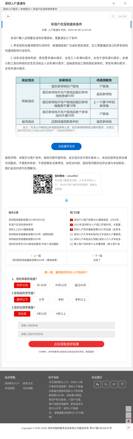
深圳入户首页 (10, 9)
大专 (41, 299)
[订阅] (105, 384)
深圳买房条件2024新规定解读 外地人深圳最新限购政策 (38, 244)
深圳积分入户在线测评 (17, 383)
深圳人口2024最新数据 (21, 229)
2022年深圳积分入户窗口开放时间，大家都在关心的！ (103, 224)
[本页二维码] (128, 427)
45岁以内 (61, 285)
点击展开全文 (66, 146)
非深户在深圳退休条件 (21, 224)
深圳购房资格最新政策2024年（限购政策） (32, 234)
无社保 (22, 313)
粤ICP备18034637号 (101, 428)
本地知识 (25, 9)
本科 (61, 299)
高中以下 (22, 299)
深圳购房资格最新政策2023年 (25, 239)
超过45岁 (80, 285)
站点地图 (28, 388)
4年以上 (61, 313)
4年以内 (42, 313)
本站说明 (10, 388)
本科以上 (80, 299)
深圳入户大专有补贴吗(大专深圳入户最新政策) (99, 234)
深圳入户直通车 (15, 3)
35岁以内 (22, 285)
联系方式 (28, 383)
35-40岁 (42, 285)
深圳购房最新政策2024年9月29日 (27, 219)
